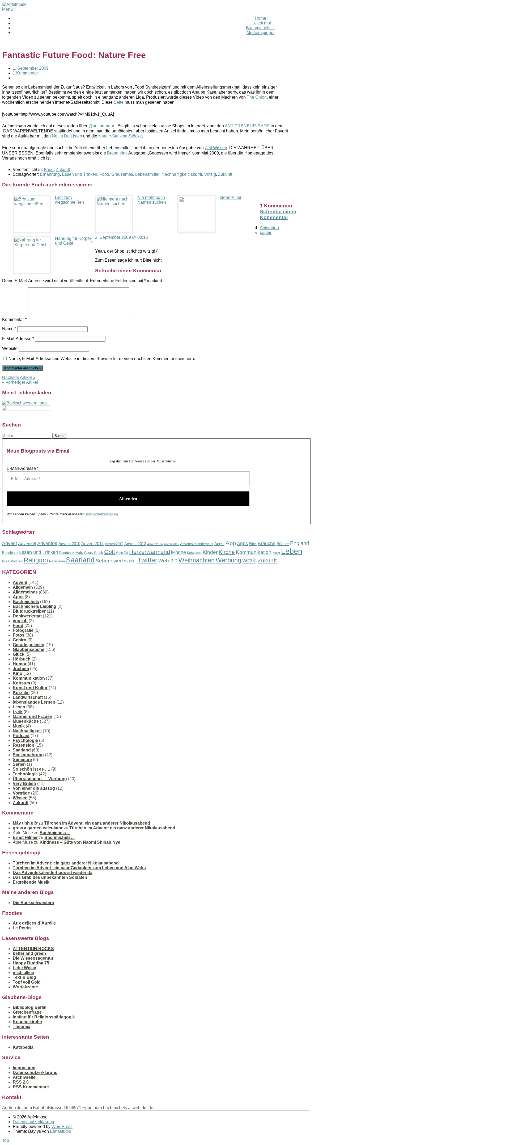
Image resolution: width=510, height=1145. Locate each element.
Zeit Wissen (216, 147)
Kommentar (14, 319)
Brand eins (117, 153)
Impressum (24, 1067)
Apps (242, 543)
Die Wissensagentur (33, 958)
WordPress (62, 1126)
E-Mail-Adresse (18, 338)
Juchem (21, 668)
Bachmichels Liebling (34, 606)
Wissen (20, 798)
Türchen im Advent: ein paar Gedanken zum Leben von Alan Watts (79, 868)
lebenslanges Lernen (34, 702)
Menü (7, 9)
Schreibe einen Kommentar (278, 214)
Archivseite (24, 1077)
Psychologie (25, 740)
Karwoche (194, 553)
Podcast (17, 561)
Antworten (269, 227)
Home (260, 18)
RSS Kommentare (31, 1087)
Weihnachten (196, 560)
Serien (19, 764)
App (231, 543)
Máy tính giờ (25, 823)
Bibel (253, 544)
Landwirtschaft (28, 697)
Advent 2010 (69, 544)
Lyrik (18, 711)
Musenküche (26, 721)
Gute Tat (122, 553)
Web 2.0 (167, 560)
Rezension (57, 561)
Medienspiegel (260, 32)
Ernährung (50, 174)
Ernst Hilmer (25, 837)
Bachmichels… (260, 28)
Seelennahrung (28, 755)
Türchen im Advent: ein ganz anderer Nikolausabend (97, 823)
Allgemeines (25, 592)
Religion (36, 560)
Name (9, 329)
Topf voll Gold (27, 982)
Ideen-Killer (230, 197)
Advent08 (27, 543)
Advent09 (47, 543)
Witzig (210, 174)
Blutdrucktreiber (29, 611)
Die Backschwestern (33, 902)
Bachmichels (26, 601)
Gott (109, 552)
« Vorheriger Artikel (20, 382)
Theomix (21, 1026)
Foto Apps (84, 552)
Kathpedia (23, 1047)
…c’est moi (260, 23)
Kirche (227, 552)
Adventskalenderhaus (196, 544)
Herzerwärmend (149, 552)
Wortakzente (25, 987)
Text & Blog (24, 977)
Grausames (122, 174)
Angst (219, 543)
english (20, 621)
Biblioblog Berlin (29, 1007)
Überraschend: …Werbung (40, 778)
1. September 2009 (31, 68)
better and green (29, 953)
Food (49, 169)
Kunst (276, 552)
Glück (98, 553)
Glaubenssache (28, 649)
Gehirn (19, 640)
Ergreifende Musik (31, 882)
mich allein (23, 972)
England (299, 543)
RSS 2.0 (21, 1082)
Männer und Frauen (32, 716)
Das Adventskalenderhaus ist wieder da (52, 872)
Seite (119, 102)
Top (5, 1140)
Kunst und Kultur (30, 688)
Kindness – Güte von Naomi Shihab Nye (80, 842)
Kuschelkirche (27, 1021)
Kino (17, 673)
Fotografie (23, 630)
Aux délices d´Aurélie (34, 923)
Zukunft (63, 169)
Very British (24, 783)
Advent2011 (92, 543)
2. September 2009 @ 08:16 (121, 237)
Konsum (21, 683)
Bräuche (266, 543)
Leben (291, 551)
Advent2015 (171, 544)
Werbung (228, 560)
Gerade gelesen (28, 644)
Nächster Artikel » (18, 377)
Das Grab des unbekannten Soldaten (50, 877)
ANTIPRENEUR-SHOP (248, 126)
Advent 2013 (135, 543)
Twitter (147, 560)
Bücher (283, 543)
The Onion (256, 97)
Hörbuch (22, 659)
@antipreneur (101, 126)
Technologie (25, 774)
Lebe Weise (24, 968)
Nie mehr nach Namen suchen (151, 199)
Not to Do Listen (67, 136)
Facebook (66, 553)
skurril (196, 174)
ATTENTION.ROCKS (33, 948)
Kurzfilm (21, 692)
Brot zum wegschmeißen (69, 199)
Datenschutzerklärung (101, 514)
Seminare (22, 759)
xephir (265, 232)
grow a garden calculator (38, 828)
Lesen (19, 707)
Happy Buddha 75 (31, 963)
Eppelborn (10, 553)
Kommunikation (253, 552)
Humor (20, 664)
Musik (6, 561)
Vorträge (21, 793)
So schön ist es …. (31, 769)
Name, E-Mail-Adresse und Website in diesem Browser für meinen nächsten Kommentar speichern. (101, 358)
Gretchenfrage (27, 1012)
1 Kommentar (25, 73)
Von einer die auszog (34, 788)
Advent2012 (114, 544)
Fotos (18, 635)
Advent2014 (155, 544)
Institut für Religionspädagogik (44, 1017)
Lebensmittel (147, 174)
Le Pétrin (22, 928)
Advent (9, 543)
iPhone (178, 552)
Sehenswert (109, 560)
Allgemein (23, 587)
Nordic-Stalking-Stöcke (120, 136)
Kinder (210, 552)
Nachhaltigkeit (175, 174)
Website (10, 348)
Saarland (80, 560)
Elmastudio (60, 1131)
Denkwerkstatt (27, 616)
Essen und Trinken (79, 174)
